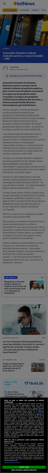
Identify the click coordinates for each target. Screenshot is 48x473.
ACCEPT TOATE (24, 467)
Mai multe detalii (38, 413)
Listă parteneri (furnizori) (12, 462)
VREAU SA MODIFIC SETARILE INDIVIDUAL (24, 470)
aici (18, 428)
